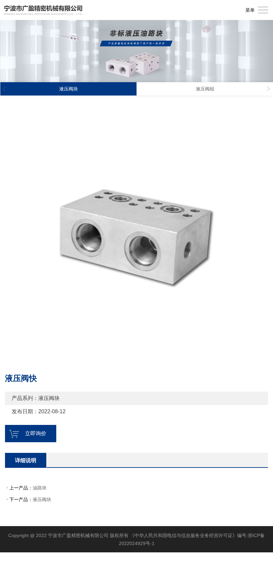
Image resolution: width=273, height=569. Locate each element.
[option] (136, 233)
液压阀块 (42, 499)
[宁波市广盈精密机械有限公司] (43, 10)
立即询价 (35, 433)
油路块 (40, 487)
